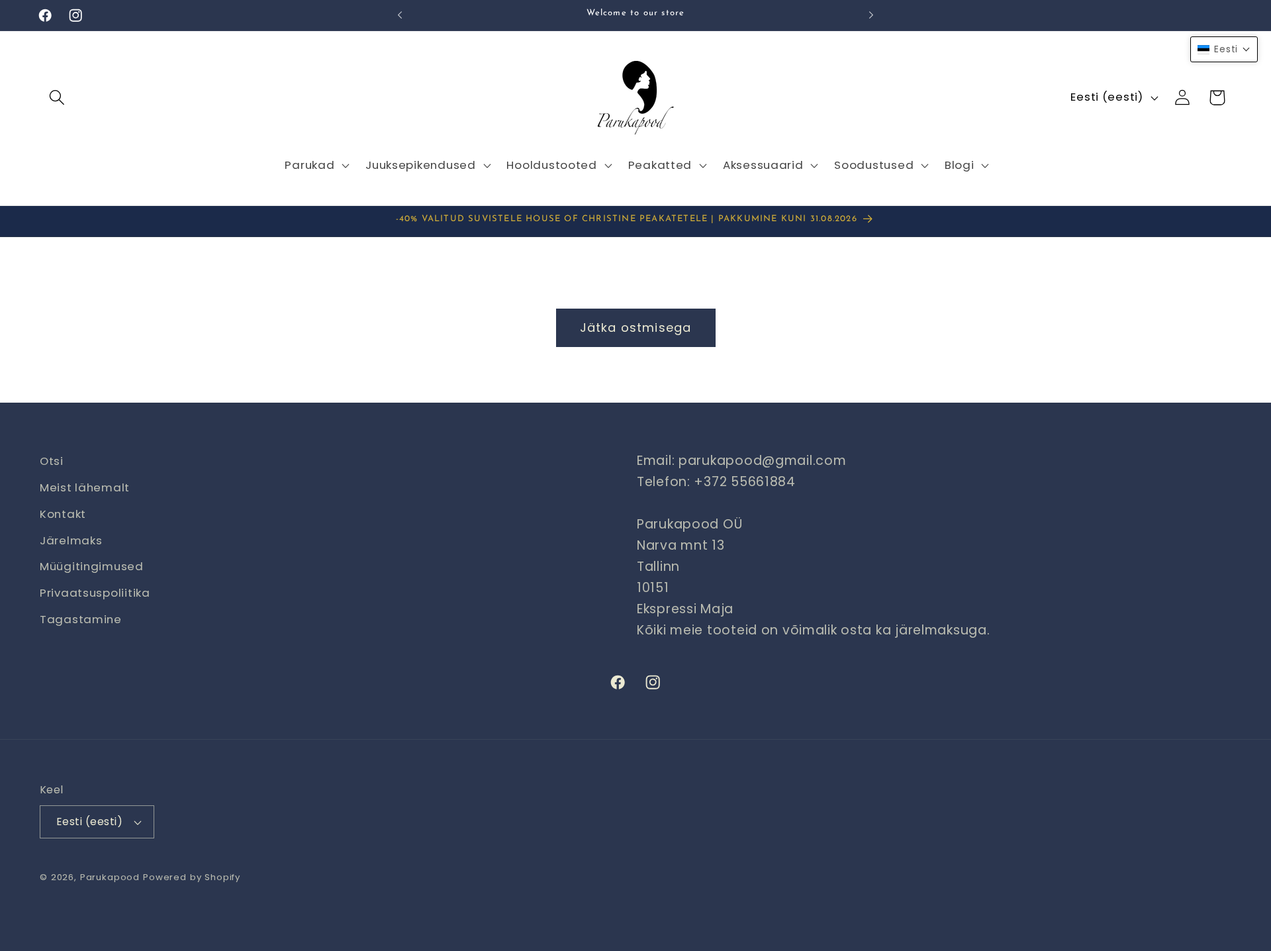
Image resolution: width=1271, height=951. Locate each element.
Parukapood (110, 877)
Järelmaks (71, 540)
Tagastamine (81, 620)
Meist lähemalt (85, 487)
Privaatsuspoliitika (95, 593)
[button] (57, 97)
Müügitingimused (92, 567)
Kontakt (63, 514)
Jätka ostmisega (636, 327)
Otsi (52, 461)
